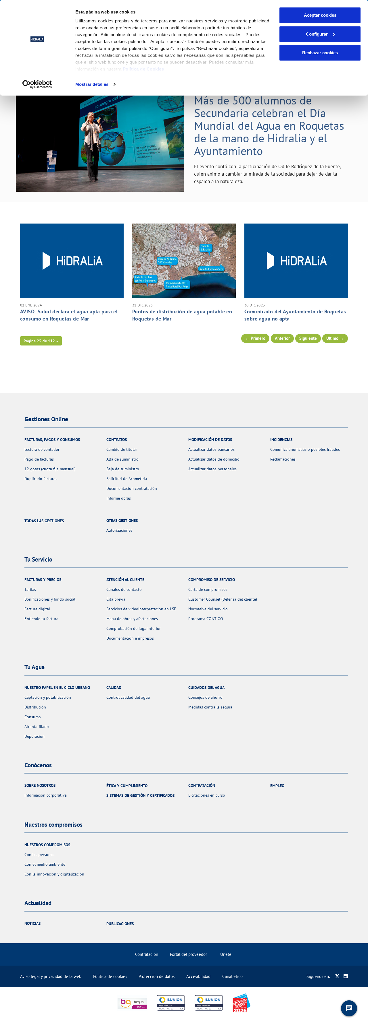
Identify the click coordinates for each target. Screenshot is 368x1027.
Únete (225, 954)
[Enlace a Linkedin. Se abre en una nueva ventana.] (346, 976)
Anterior (282, 338)
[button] (41, 340)
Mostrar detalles (91, 84)
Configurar (317, 34)
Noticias (32, 923)
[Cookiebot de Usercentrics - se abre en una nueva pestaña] (37, 84)
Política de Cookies (143, 69)
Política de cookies (110, 976)
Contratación (146, 954)
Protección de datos (157, 976)
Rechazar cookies (320, 52)
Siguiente (308, 338)
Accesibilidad (198, 976)
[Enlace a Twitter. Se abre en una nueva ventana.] (337, 976)
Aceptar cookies (320, 15)
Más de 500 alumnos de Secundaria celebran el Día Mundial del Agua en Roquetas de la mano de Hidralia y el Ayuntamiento (269, 125)
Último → (335, 338)
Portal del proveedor (188, 954)
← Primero (255, 338)
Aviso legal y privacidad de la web (50, 976)
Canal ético (232, 976)
